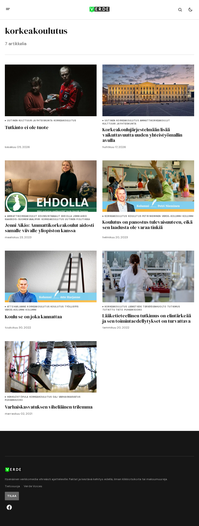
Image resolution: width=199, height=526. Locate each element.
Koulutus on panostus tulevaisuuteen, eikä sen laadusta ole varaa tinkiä (147, 224)
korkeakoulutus (65, 121)
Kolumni (187, 216)
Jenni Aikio (80, 216)
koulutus (134, 216)
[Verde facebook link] (9, 507)
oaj (55, 397)
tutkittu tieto (112, 310)
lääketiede (135, 307)
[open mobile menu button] (8, 9)
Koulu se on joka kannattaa (33, 316)
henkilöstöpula (17, 397)
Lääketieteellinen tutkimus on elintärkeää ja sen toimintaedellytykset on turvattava (146, 318)
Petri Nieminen (151, 216)
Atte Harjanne (16, 307)
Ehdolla (66, 216)
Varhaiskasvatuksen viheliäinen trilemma (48, 407)
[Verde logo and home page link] (99, 10)
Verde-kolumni (172, 216)
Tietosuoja (12, 486)
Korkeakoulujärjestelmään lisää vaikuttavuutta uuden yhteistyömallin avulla (142, 135)
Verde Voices (33, 486)
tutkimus (173, 307)
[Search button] (180, 10)
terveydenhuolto (154, 307)
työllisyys (71, 307)
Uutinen (12, 121)
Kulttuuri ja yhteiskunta (35, 121)
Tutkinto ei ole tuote (27, 127)
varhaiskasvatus (70, 397)
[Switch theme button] (190, 10)
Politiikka (83, 219)
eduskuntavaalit (49, 216)
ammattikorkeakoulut (155, 121)
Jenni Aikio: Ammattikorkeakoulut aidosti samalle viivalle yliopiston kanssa (49, 227)
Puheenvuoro (133, 310)
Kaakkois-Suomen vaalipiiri (23, 219)
